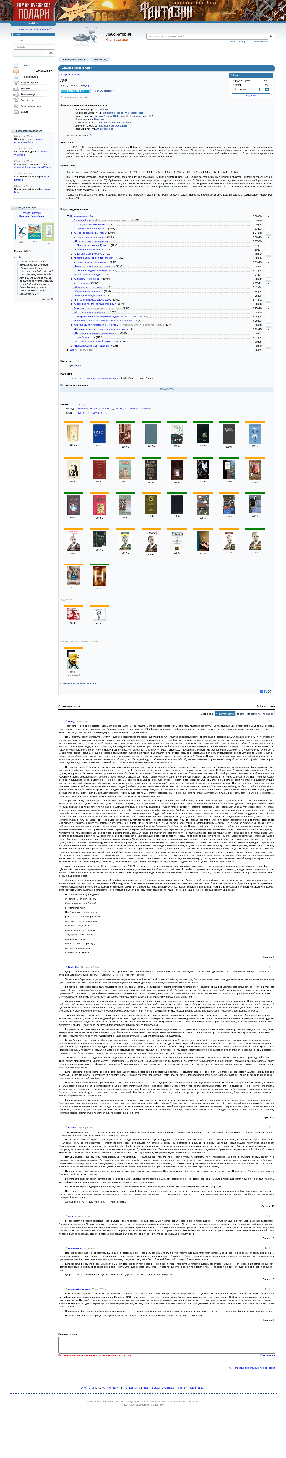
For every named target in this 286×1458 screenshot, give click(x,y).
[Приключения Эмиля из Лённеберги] (21, 238)
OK (49, 52)
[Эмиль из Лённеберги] (34, 238)
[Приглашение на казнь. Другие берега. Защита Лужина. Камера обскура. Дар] (255, 512)
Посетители (27, 100)
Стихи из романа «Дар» (82, 216)
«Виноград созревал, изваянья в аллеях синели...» (101, 329)
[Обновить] (51, 215)
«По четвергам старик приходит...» (92, 241)
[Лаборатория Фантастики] (86, 37)
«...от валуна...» (82, 283)
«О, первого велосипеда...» (88, 274)
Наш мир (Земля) (103, 116)
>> (38, 294)
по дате (241, 713)
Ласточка (79, 308)
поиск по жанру (237, 41)
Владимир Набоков (70, 74)
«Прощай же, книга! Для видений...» (93, 345)
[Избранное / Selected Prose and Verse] (203, 442)
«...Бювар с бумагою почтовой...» (91, 262)
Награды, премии (30, 82)
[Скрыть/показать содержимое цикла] (68, 216)
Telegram (181, 1387)
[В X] (269, 691)
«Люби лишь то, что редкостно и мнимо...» (96, 325)
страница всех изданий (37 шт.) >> (78, 683)
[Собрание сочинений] (99, 546)
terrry (71, 721)
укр (103, 1387)
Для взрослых (102, 129)
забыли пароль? (42, 29)
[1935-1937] (203, 478)
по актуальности (225, 713)
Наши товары (197, 1387)
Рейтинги (25, 88)
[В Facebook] (265, 691)
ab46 (70, 1216)
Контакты (134, 1387)
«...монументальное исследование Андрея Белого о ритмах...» (107, 316)
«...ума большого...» (84, 337)
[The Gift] (73, 668)
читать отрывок (75, 91)
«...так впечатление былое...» (89, 253)
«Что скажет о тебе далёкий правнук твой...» (97, 341)
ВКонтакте (168, 1387)
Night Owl (73, 967)
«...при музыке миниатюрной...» (91, 228)
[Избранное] (99, 478)
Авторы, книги (44, 71)
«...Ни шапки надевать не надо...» (92, 270)
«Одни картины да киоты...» (88, 291)
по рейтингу (253, 713)
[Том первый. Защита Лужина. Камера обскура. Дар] (99, 514)
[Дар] (73, 441)
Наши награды (151, 1387)
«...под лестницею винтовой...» (90, 237)
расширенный (260, 41)
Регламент (114, 1387)
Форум (24, 112)
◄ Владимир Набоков (73, 59)
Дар (72, 350)
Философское (132, 112)
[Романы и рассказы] (177, 513)
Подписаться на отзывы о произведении (253, 1368)
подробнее (251, 95)
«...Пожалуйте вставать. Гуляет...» (92, 245)
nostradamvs (75, 1248)
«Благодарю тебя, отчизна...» (89, 295)
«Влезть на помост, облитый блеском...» (95, 258)
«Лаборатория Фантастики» (149, 1404)
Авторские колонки (31, 106)
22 (91, 135)
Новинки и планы (30, 76)
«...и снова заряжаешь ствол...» (91, 232)
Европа (121, 116)
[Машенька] (73, 514)
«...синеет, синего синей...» (88, 279)
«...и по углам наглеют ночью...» (91, 224)
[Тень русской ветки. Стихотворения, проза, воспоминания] (255, 479)
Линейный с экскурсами (111, 125)
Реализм (100, 109)
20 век (97, 119)
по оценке (268, 713)
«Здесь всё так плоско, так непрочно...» (95, 304)
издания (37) (100, 59)
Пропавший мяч (82, 220)
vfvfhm (72, 1127)
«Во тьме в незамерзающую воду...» (93, 299)
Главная (25, 65)
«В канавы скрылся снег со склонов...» (94, 266)
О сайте (85, 1387)
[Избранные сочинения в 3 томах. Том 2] (151, 513)
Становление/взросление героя (111, 122)
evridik (17, 257)
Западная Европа (139, 116)
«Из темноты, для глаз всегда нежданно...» (97, 333)
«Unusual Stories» (23, 167)
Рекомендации (28, 94)
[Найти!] (271, 36)
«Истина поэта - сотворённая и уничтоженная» (94, 378)
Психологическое (111, 112)
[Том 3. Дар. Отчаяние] (229, 443)
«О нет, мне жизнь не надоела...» (91, 312)
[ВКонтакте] (261, 691)
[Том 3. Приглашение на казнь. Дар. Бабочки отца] (177, 549)
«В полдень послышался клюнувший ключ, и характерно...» (105, 320)
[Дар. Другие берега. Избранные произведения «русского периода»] (73, 584)
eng (94, 1387)
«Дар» (87, 85)
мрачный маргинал (79, 1289)
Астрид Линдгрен (32, 213)
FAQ (124, 1387)
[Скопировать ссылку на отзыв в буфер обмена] (66, 721)
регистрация (25, 29)
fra (98, 1387)
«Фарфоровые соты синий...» (89, 287)
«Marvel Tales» (43, 167)
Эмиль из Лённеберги (31, 216)
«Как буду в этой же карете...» (90, 249)
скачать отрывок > (104, 91)
